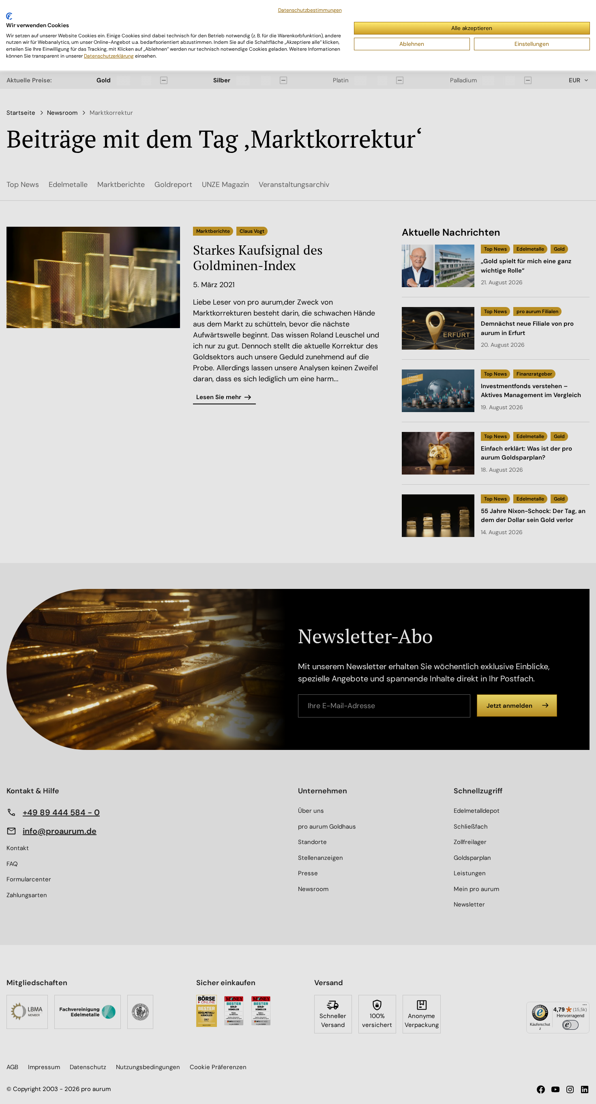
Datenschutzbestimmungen (310, 10)
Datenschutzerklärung (109, 56)
